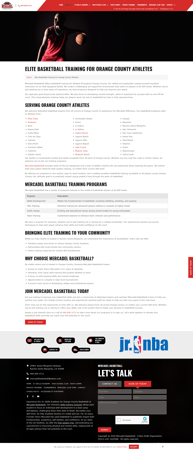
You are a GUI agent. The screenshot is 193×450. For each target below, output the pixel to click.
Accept (133, 447)
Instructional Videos (38, 340)
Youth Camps (84, 349)
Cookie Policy (121, 447)
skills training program (71, 404)
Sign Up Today (35, 322)
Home (29, 77)
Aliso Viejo (33, 118)
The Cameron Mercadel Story (99, 340)
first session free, (66, 423)
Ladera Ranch (81, 133)
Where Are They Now (68, 340)
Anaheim (32, 122)
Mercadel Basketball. (36, 404)
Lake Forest (80, 147)
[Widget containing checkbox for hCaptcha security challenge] (132, 420)
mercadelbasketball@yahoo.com (45, 378)
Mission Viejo (81, 151)
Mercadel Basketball (34, 166)
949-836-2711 (26, 5)
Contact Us (53, 349)
